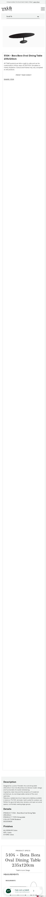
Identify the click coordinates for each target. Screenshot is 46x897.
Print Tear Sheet (23, 75)
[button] (41, 896)
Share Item (9, 79)
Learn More (36, 2)
